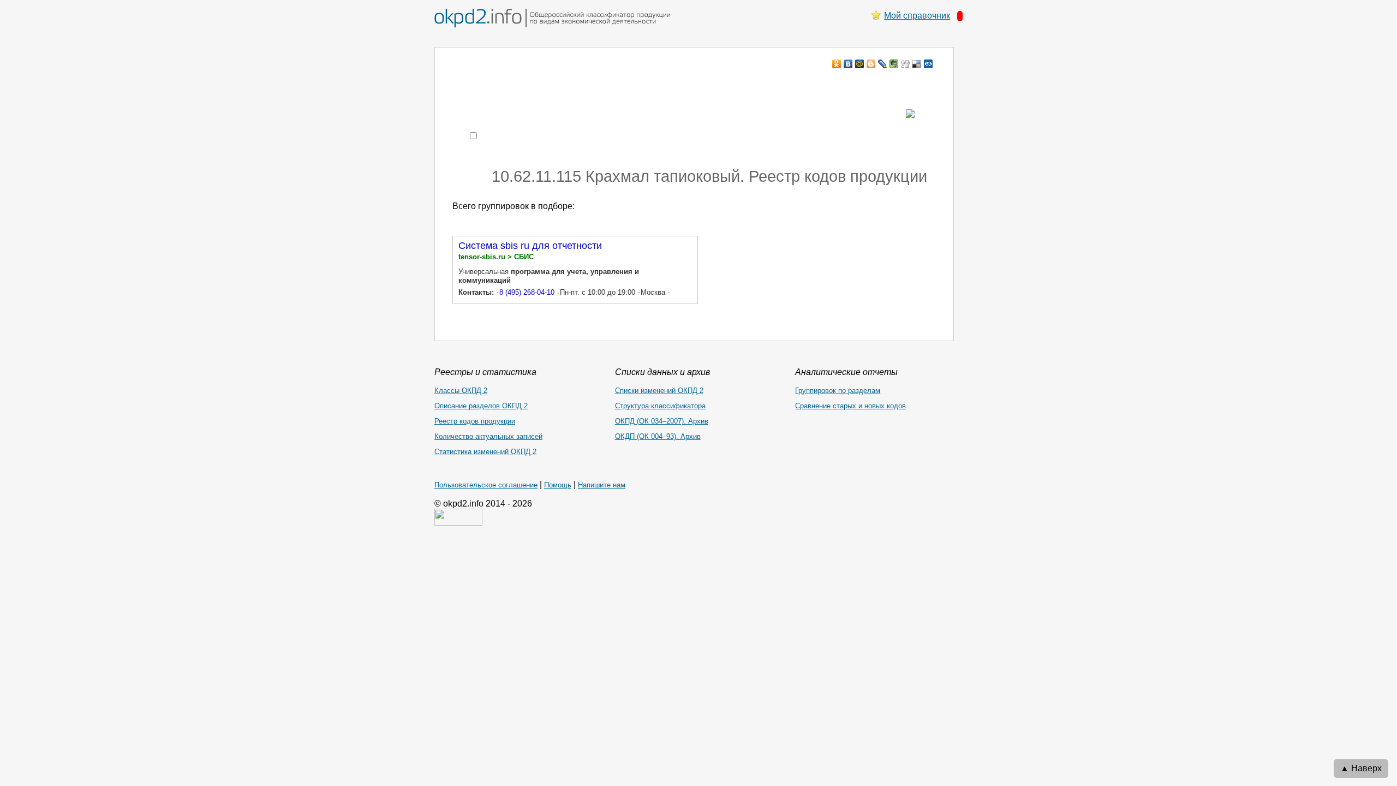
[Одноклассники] (837, 64)
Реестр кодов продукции (474, 421)
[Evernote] (894, 64)
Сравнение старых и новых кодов (850, 406)
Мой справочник (917, 15)
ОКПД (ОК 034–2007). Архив (661, 421)
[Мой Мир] (859, 64)
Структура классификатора (660, 406)
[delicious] (917, 64)
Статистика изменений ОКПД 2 (485, 452)
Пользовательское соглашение (486, 485)
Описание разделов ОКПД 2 (481, 406)
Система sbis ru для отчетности (530, 245)
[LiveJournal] (882, 64)
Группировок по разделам (837, 390)
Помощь (557, 485)
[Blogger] (871, 64)
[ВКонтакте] (848, 64)
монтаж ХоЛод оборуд (561, 85)
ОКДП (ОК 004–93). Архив (658, 436)
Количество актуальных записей (488, 436)
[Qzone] (928, 64)
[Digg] (905, 64)
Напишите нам (601, 485)
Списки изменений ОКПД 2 (659, 390)
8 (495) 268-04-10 (526, 292)
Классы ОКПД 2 (460, 390)
